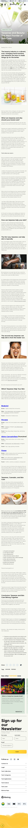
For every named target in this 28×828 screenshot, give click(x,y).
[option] (13, 696)
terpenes (13, 669)
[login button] (5, 4)
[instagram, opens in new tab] (14, 759)
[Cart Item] (25, 4)
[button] (21, 4)
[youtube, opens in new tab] (18, 759)
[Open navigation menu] (2, 4)
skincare (7, 669)
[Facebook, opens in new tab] (11, 759)
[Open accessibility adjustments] (2, 825)
